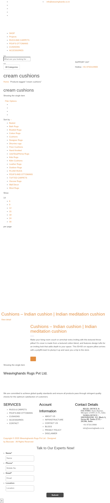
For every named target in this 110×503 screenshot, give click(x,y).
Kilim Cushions (15, 160)
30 (10, 222)
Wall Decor (14, 184)
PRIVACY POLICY (53, 430)
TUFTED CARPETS (18, 178)
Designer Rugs (16, 140)
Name (9, 453)
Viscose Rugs (15, 181)
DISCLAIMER (51, 433)
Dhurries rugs (15, 143)
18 (10, 215)
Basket (12, 123)
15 (10, 211)
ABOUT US (50, 416)
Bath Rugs (14, 126)
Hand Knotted (15, 150)
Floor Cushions (16, 147)
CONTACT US (51, 423)
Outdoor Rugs (15, 167)
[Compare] (33, 359)
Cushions (13, 137)
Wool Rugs (14, 188)
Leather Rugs (15, 164)
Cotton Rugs (14, 133)
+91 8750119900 (90, 67)
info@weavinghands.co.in (58, 2)
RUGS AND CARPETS (19, 40)
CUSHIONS (14, 47)
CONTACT (14, 423)
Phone (9, 463)
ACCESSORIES (16, 50)
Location (10, 483)
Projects (12, 37)
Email (9, 473)
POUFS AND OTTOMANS (21, 174)
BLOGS (48, 426)
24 (10, 218)
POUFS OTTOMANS (18, 43)
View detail (6, 319)
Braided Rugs (15, 130)
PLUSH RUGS (15, 171)
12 (10, 208)
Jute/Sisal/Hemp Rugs (19, 154)
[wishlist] (32, 355)
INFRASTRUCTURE (54, 420)
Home (6, 82)
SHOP (12, 33)
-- (11, 119)
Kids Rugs (13, 157)
